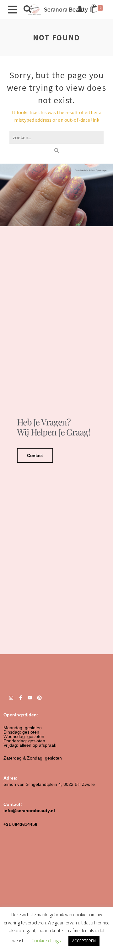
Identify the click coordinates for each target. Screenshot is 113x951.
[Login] (80, 9)
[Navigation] (12, 9)
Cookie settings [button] (46, 940)
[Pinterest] (39, 697)
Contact (35, 455)
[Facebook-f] (20, 697)
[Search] (27, 9)
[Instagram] (11, 697)
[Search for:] (56, 137)
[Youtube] (30, 697)
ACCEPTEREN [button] (84, 940)
